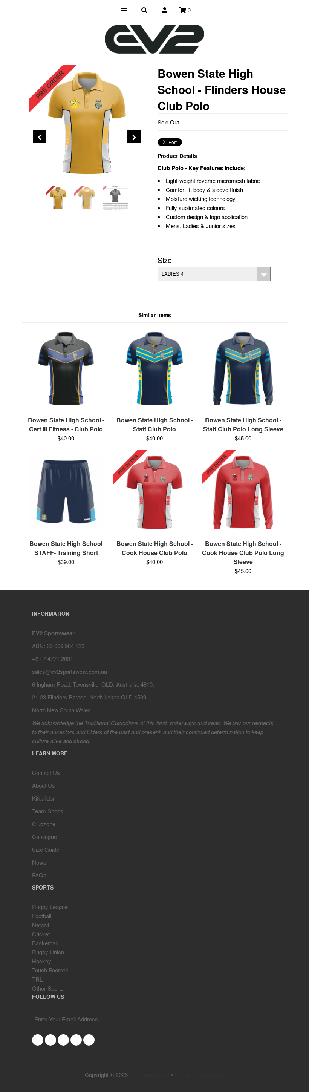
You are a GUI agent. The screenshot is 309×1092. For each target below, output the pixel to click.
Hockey (41, 961)
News (39, 862)
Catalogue (44, 836)
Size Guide (45, 849)
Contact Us (46, 772)
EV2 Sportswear (149, 1074)
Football (41, 916)
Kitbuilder (43, 798)
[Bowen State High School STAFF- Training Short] (65, 531)
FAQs (39, 875)
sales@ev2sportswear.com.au (69, 671)
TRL (37, 979)
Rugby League (50, 907)
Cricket (41, 934)
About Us (43, 785)
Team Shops (47, 811)
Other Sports (48, 988)
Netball (40, 925)
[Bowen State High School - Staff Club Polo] (154, 407)
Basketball (45, 943)
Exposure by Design (199, 1074)
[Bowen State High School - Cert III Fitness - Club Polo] (65, 407)
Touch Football (50, 970)
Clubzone (43, 824)
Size (165, 260)
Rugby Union (48, 952)
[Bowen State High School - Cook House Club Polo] (154, 531)
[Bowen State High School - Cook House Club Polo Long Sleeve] (243, 531)
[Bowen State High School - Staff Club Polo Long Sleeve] (243, 407)
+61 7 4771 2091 (52, 659)
